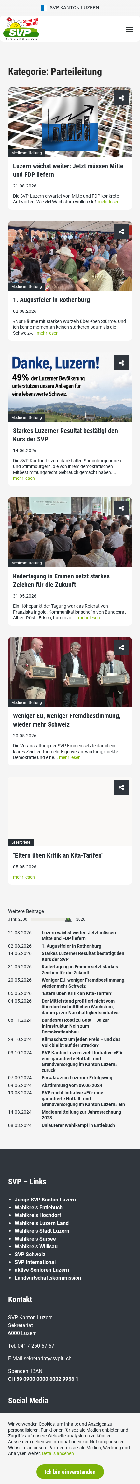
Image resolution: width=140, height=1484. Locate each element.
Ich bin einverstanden (70, 1471)
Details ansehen (58, 1453)
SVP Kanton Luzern (73, 8)
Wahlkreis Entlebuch (39, 1207)
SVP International (35, 1262)
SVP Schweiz (30, 1254)
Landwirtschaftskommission (48, 1278)
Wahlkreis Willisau (36, 1246)
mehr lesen (108, 201)
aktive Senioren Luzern (42, 1270)
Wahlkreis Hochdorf (38, 1215)
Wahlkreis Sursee (35, 1239)
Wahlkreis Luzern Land (42, 1223)
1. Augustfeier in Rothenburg (51, 300)
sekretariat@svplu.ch (48, 1358)
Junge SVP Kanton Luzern (45, 1200)
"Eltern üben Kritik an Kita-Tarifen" (58, 855)
